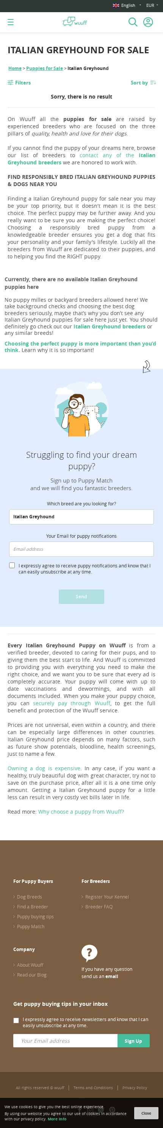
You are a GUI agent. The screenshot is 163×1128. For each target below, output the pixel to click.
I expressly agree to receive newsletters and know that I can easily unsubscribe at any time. (85, 1022)
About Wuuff (30, 965)
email (111, 976)
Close (146, 1113)
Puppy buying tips (35, 916)
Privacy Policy (134, 1087)
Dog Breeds (29, 897)
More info (57, 1119)
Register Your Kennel (107, 897)
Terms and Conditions (93, 1087)
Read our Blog (32, 975)
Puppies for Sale (44, 68)
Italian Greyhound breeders (110, 326)
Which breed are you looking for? (81, 503)
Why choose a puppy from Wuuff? (81, 811)
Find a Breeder (32, 906)
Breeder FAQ (99, 906)
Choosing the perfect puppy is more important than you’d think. (80, 347)
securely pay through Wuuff (71, 703)
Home (15, 68)
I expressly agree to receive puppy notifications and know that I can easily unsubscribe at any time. (84, 568)
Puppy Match (30, 926)
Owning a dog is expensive (44, 768)
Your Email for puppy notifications (81, 536)
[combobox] (81, 516)
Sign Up (133, 1041)
